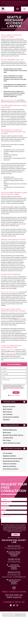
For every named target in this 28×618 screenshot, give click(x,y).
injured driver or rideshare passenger (11, 292)
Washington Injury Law (10, 349)
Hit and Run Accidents (10, 469)
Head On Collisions (9, 466)
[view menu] (24, 9)
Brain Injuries (7, 409)
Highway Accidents (9, 456)
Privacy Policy (19, 5)
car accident (6, 117)
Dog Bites (6, 419)
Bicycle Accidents (9, 406)
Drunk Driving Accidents (11, 461)
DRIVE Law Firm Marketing (10, 614)
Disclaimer (16, 613)
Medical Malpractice (10, 430)
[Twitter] (14, 605)
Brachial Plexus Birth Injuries (13, 435)
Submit (16, 392)
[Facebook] (11, 605)
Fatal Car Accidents (9, 463)
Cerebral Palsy (8, 437)
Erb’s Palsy (7, 440)
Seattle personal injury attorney (10, 100)
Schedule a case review (10, 353)
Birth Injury (7, 432)
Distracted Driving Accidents (13, 458)
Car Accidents (8, 414)
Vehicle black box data (9, 177)
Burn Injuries (7, 412)
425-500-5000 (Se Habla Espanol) (14, 12)
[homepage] (3, 9)
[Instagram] (17, 605)
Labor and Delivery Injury (11, 443)
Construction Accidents (11, 417)
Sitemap (24, 613)
